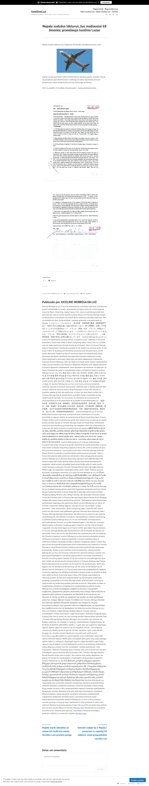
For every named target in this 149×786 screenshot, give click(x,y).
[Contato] (116, 14)
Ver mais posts (80, 713)
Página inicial (98, 9)
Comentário (100, 769)
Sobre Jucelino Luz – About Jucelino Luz (95, 11)
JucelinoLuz (38, 11)
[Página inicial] (106, 14)
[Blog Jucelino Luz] (110, 14)
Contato (115, 11)
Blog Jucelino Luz (111, 9)
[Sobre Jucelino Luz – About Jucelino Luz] (113, 14)
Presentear (106, 2)
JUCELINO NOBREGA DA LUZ (53, 294)
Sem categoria (86, 294)
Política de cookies (56, 782)
